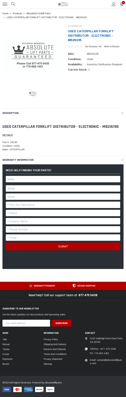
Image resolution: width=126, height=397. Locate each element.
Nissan (6, 344)
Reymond (7, 359)
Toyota (6, 349)
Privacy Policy (51, 339)
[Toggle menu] (4, 4)
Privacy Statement (53, 359)
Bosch (5, 364)
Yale (4, 339)
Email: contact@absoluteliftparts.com (106, 362)
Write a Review (111, 46)
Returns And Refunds (55, 349)
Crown (5, 354)
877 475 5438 (88, 295)
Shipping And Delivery (55, 344)
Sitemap (48, 364)
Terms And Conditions (55, 354)
